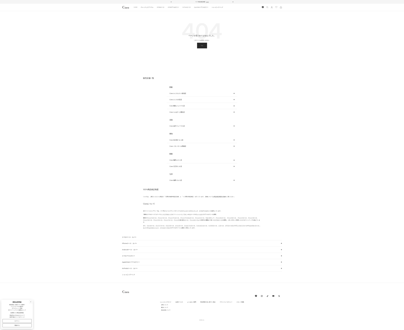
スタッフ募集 (240, 302)
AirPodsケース (186, 7)
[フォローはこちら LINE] (256, 296)
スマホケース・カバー (129, 237)
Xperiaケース (150, 225)
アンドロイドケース (241, 225)
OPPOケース (228, 225)
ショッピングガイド (165, 302)
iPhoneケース (186, 211)
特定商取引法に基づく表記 (207, 302)
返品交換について (165, 310)
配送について (164, 307)
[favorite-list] (276, 7)
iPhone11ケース (168, 220)
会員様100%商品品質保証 (17, 312)
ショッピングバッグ (217, 7)
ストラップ (194, 211)
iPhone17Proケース (173, 218)
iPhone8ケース (194, 220)
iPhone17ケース (162, 218)
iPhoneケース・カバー (129, 243)
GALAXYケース (160, 225)
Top (202, 45)
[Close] (30, 301)
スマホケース (160, 7)
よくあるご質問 (191, 302)
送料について (164, 304)
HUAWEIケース (212, 225)
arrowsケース (179, 225)
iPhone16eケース (220, 218)
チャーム (198, 214)
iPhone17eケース (152, 218)
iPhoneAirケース (199, 218)
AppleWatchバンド (153, 228)
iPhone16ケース (231, 218)
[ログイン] (272, 7)
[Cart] (281, 7)
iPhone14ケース (252, 218)
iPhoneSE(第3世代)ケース (181, 220)
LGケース (221, 225)
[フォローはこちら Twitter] (279, 296)
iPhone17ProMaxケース (187, 218)
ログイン (20, 315)
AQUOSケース (170, 225)
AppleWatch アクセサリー (131, 262)
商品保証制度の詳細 (219, 196)
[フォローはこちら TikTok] (267, 296)
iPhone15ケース (242, 218)
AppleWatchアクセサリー (201, 7)
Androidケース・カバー (130, 250)
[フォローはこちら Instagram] (262, 296)
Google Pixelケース (189, 225)
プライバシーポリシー (226, 302)
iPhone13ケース (147, 220)
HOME (135, 7)
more (207, 2)
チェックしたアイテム (147, 7)
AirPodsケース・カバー (130, 268)
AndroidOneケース (201, 225)
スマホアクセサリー (173, 7)
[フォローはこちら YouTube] (273, 296)
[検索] (267, 7)
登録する (17, 325)
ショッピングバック (128, 275)
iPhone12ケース (157, 220)
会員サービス (179, 302)
